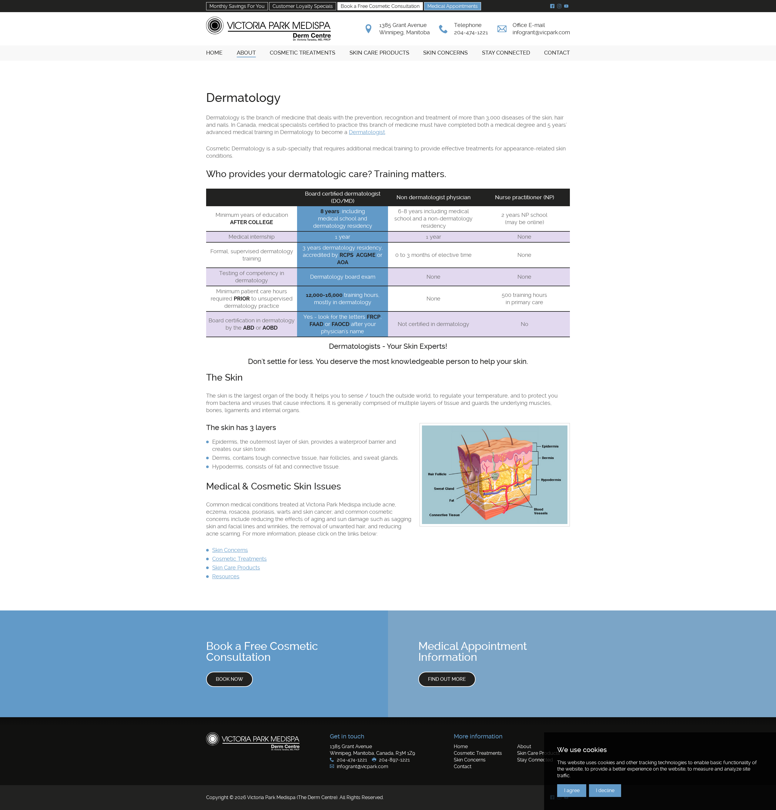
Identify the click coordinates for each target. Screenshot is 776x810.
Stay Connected (535, 760)
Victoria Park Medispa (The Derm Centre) (268, 29)
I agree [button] (572, 790)
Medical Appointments (452, 6)
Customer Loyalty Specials (303, 6)
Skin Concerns (230, 550)
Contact (462, 766)
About (524, 746)
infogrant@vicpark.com (541, 32)
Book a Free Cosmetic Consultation (380, 6)
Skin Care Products (236, 567)
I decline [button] (605, 790)
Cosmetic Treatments (239, 559)
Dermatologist (367, 132)
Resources (225, 576)
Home (461, 746)
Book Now (229, 679)
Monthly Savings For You (237, 6)
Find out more (447, 679)
